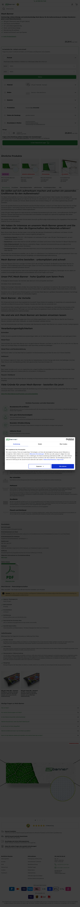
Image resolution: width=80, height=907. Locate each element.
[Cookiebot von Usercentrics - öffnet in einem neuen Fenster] (67, 439)
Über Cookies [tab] (63, 444)
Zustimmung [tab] (16, 444)
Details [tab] (40, 444)
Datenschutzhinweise (50, 459)
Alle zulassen (62, 466)
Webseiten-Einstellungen (37, 454)
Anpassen (39, 466)
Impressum (60, 459)
